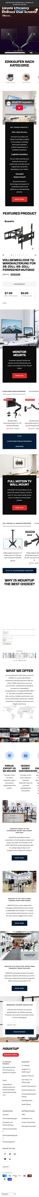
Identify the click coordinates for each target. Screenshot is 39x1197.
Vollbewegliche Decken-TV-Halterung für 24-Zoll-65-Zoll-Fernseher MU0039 (12, 555)
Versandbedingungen (10, 1118)
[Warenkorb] (35, 10)
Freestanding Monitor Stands (29, 1095)
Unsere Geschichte (28, 1122)
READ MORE (19, 199)
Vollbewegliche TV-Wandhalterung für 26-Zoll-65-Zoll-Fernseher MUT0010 (19, 264)
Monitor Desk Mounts (29, 1086)
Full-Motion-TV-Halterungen (27, 1081)
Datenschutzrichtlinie (10, 1130)
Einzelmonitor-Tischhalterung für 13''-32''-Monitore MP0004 (12, 423)
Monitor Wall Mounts (28, 1090)
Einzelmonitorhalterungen (14, 391)
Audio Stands (26, 1104)
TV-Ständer (26, 1065)
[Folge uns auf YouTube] (5, 1159)
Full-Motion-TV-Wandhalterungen (17, 523)
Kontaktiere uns (27, 1118)
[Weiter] (35, 255)
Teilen (5, 303)
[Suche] (8, 10)
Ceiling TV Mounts (28, 1076)
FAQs (23, 1115)
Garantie (6, 1115)
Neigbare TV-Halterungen (26, 1070)
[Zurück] (3, 255)
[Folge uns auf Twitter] (9, 1154)
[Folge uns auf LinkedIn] (9, 1159)
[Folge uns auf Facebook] (5, 1154)
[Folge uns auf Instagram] (14, 1154)
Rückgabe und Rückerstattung (8, 1123)
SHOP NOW (19, 375)
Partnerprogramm (9, 1142)
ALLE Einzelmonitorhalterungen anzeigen (19, 441)
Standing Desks (27, 1100)
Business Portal (11, 1055)
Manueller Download (29, 1126)
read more (19, 858)
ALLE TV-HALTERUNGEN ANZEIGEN (19, 570)
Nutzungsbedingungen (10, 1136)
